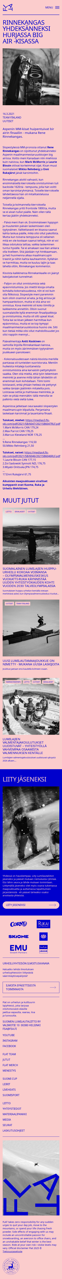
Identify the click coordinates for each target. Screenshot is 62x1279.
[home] (8, 7)
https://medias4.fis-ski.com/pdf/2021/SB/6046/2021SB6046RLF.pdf (31, 454)
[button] (50, 7)
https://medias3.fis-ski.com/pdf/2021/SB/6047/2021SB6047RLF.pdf (31, 422)
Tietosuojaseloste (12, 1251)
